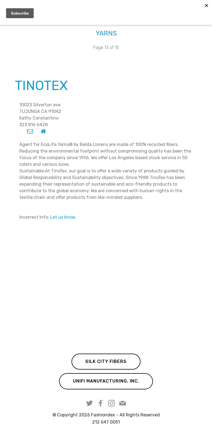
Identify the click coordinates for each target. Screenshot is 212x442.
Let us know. (63, 217)
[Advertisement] (106, 288)
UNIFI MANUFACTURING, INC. (106, 381)
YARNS (106, 33)
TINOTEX (41, 85)
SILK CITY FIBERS (106, 361)
